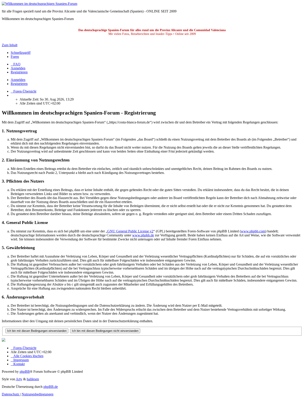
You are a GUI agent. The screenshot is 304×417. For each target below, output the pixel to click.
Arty (19, 379)
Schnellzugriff (20, 52)
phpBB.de (50, 387)
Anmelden (18, 80)
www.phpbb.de (143, 235)
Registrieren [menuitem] (19, 72)
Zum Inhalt (9, 45)
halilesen (33, 379)
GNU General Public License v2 (130, 231)
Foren (15, 56)
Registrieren (19, 84)
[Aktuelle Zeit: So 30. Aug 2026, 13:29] (12, 95)
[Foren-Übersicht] (39, 4)
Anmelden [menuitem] (18, 68)
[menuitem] (15, 64)
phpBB (25, 371)
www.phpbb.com (253, 231)
